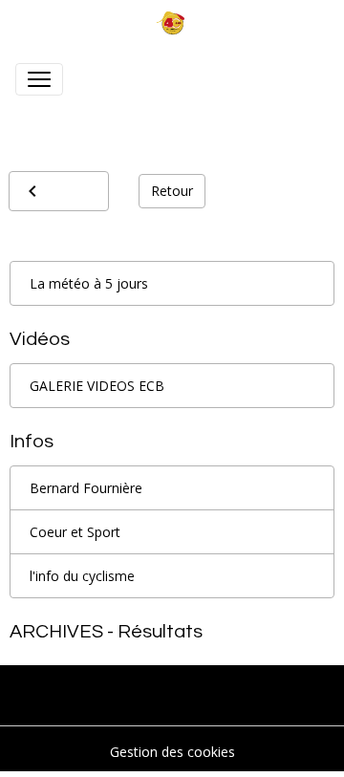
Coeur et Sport (75, 532)
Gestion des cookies (172, 752)
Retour (172, 191)
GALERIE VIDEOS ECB (97, 386)
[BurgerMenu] (39, 79)
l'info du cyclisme (82, 576)
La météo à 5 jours (89, 283)
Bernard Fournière (86, 488)
